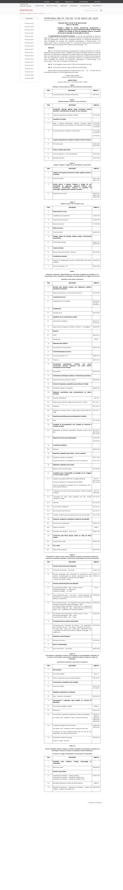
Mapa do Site (69, 2)
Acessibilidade (83, 2)
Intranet (46, 2)
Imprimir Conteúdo (95, 803)
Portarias (40, 13)
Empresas (22, 13)
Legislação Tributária (31, 13)
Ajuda (57, 2)
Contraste (97, 2)
